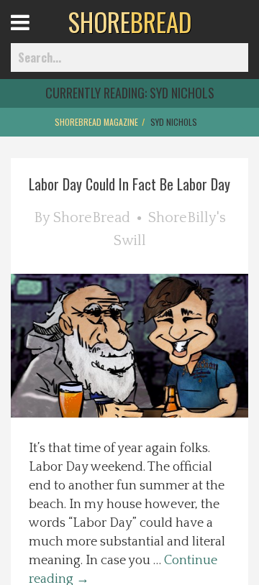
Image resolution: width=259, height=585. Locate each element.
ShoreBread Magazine (96, 122)
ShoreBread (91, 218)
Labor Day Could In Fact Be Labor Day (129, 184)
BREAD (129, 22)
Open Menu (38, 35)
